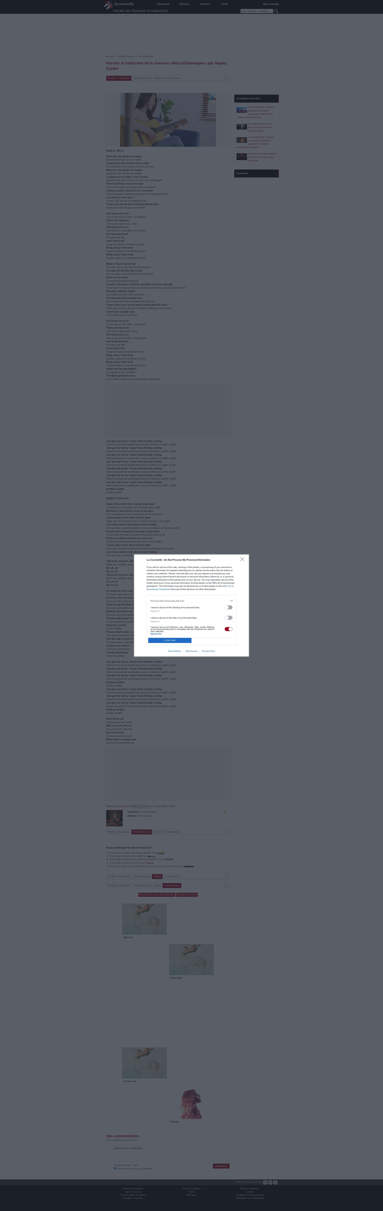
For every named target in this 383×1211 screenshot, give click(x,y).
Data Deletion (174, 651)
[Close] (243, 560)
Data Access (191, 651)
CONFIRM (169, 640)
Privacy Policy (208, 651)
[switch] (228, 607)
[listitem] (191, 600)
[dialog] (191, 605)
